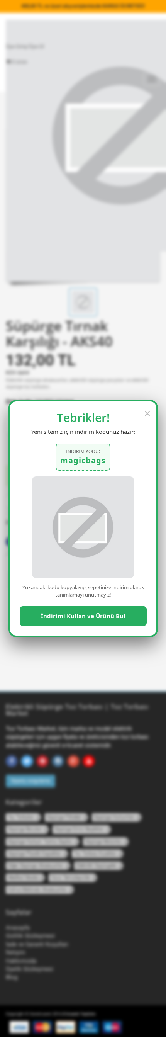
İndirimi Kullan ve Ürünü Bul (83, 616)
